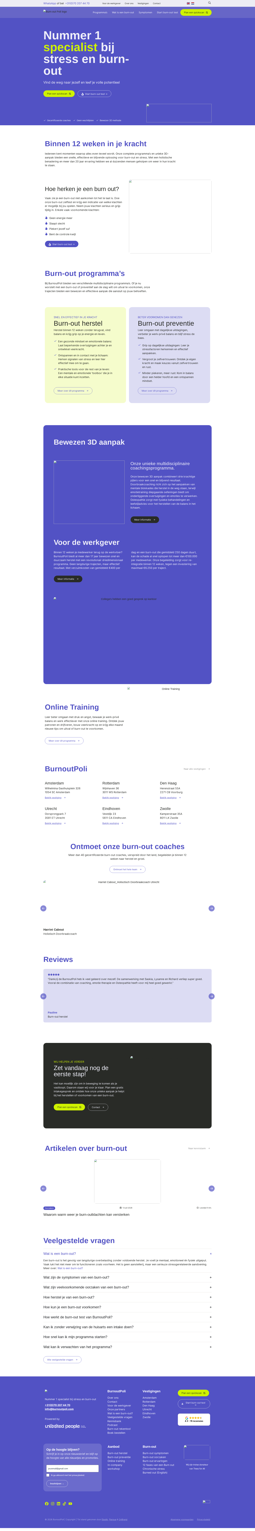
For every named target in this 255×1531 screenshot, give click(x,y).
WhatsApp (49, 3)
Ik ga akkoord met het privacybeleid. (68, 1475)
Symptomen (145, 12)
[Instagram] (52, 1504)
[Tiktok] (64, 1504)
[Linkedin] (58, 1504)
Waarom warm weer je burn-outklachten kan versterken (86, 1215)
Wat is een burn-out (123, 12)
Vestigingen (143, 3)
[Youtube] (70, 1504)
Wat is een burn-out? (70, 1268)
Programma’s (100, 12)
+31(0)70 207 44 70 (77, 3)
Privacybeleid (203, 1519)
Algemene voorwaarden (182, 1519)
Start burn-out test (167, 12)
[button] (43, 908)
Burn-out (149, 1446)
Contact (157, 3)
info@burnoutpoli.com (59, 1409)
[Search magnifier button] (209, 3)
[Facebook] (47, 1504)
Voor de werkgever (111, 3)
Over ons (129, 3)
